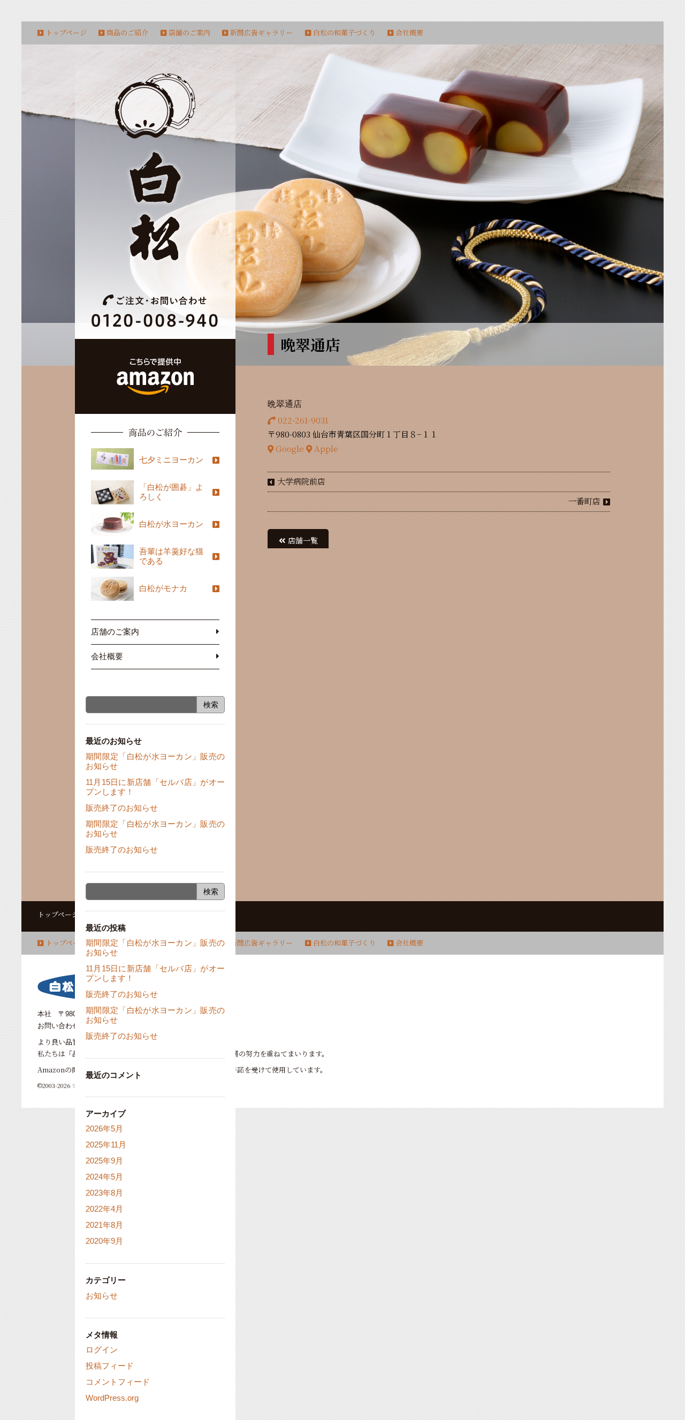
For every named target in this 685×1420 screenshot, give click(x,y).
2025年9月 (104, 1160)
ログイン (102, 1349)
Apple (325, 448)
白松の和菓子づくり (344, 32)
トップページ (66, 32)
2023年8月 (104, 1192)
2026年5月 (104, 1128)
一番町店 (584, 501)
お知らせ (102, 1295)
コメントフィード (118, 1381)
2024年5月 (104, 1176)
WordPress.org (112, 1397)
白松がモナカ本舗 (155, 164)
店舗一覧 (303, 540)
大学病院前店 (301, 481)
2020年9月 (104, 1240)
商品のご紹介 (127, 32)
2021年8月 (104, 1224)
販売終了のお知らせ (122, 807)
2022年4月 (104, 1208)
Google (288, 448)
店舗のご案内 (189, 32)
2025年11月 (106, 1144)
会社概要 (409, 32)
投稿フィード (110, 1365)
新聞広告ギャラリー (261, 32)
